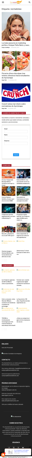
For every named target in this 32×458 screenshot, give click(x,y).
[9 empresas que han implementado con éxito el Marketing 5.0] (8, 208)
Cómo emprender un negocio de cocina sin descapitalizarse (23, 235)
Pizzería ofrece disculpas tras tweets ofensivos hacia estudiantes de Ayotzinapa (16, 75)
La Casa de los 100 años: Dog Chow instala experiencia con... (23, 300)
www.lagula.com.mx (7, 395)
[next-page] (5, 260)
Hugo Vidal (4, 80)
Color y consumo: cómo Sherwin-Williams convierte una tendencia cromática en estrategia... (8, 302)
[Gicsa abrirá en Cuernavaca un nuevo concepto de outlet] (23, 191)
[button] (3, 2)
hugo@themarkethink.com (22, 368)
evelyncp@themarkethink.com (10, 370)
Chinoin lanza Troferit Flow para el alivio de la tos (23, 252)
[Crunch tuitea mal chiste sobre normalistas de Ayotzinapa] (16, 92)
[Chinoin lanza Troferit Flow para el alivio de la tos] (23, 244)
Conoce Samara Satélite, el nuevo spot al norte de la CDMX (8, 199)
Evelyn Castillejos (6, 47)
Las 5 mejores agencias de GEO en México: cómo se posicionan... (8, 281)
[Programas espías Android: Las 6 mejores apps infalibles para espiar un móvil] (23, 208)
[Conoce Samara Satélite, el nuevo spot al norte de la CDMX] (8, 191)
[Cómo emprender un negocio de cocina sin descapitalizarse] (23, 227)
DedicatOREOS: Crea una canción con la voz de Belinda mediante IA (23, 181)
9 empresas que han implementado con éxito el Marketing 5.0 (8, 216)
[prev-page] (3, 260)
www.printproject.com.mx (9, 390)
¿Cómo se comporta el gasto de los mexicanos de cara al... (23, 320)
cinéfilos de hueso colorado (15, 404)
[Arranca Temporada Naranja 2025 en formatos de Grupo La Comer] (8, 173)
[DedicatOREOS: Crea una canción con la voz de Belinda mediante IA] (23, 173)
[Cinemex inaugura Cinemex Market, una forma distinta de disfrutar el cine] (8, 245)
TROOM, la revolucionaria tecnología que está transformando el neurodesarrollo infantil (8, 322)
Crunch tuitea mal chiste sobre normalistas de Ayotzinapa (14, 105)
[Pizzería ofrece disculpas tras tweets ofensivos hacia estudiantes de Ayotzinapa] (16, 61)
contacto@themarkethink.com (10, 375)
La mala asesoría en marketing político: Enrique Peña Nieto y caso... (16, 44)
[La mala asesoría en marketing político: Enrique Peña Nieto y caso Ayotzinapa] (16, 26)
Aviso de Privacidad (7, 347)
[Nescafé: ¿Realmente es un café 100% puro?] (8, 227)
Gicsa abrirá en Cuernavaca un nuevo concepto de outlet (23, 199)
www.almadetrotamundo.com (10, 401)
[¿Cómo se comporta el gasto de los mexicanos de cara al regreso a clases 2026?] (23, 312)
